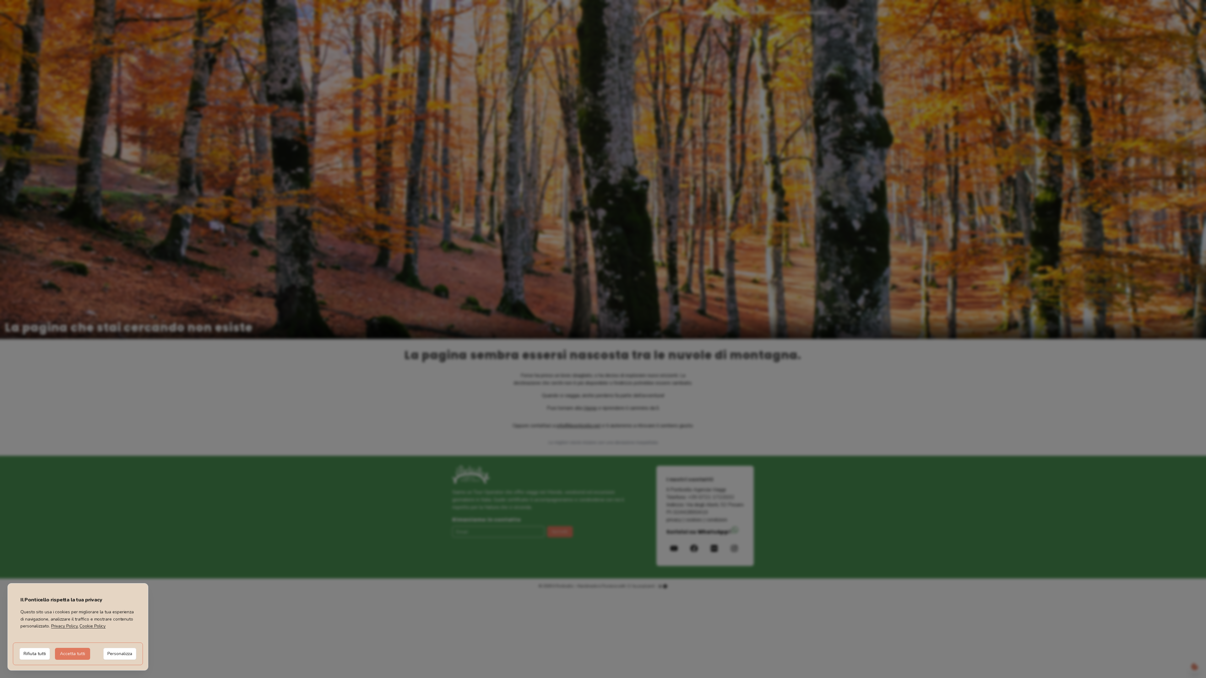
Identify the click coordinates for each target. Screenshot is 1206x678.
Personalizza (119, 654)
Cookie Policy (92, 626)
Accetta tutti (72, 654)
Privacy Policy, (65, 626)
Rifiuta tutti (35, 654)
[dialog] (78, 626)
